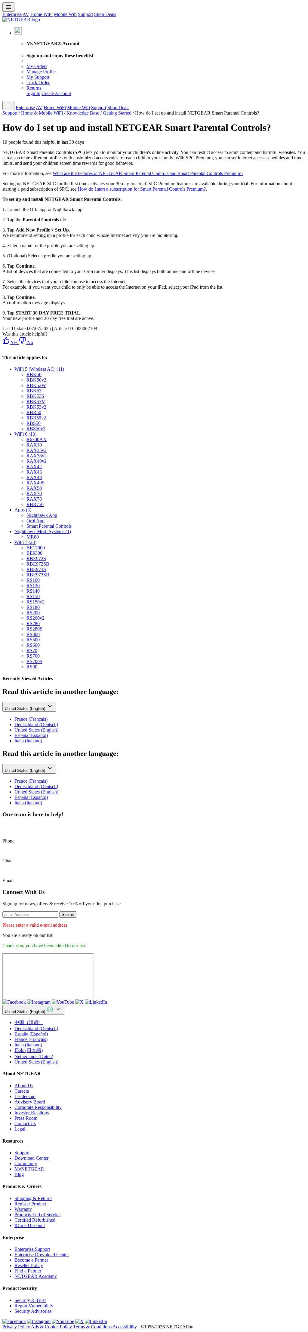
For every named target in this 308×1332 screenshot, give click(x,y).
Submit (68, 914)
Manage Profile (41, 71)
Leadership (24, 1096)
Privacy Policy (16, 1326)
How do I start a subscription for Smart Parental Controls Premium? (142, 189)
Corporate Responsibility (38, 1107)
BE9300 (34, 553)
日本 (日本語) (28, 1050)
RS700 (33, 655)
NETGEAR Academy (35, 1276)
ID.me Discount (29, 1225)
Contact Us (25, 1123)
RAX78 (34, 499)
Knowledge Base (82, 112)
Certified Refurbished (34, 1220)
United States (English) (25, 708)
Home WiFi (41, 14)
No (29, 342)
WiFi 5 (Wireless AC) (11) (39, 369)
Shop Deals (105, 14)
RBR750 (35, 504)
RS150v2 (35, 601)
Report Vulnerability (33, 1305)
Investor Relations (31, 1112)
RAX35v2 (36, 450)
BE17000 (35, 547)
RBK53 (34, 390)
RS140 (33, 591)
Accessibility (124, 1326)
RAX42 (34, 466)
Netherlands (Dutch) (33, 1056)
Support (85, 14)
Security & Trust (30, 1300)
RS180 (33, 607)
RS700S (34, 661)
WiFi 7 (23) (25, 542)
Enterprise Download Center (41, 1254)
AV (26, 14)
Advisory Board (29, 1101)
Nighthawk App (41, 515)
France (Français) (31, 719)
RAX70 (34, 493)
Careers (21, 1091)
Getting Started (117, 112)
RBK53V (35, 401)
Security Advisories (32, 1311)
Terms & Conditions (92, 1326)
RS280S (34, 628)
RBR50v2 (36, 417)
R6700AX (36, 439)
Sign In (33, 93)
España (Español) (31, 735)
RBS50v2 (35, 428)
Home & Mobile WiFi (42, 112)
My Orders (36, 66)
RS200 (33, 612)
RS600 (33, 645)
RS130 (33, 585)
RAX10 (34, 444)
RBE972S (36, 558)
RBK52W (36, 385)
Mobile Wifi (65, 14)
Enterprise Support (32, 1249)
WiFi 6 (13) (25, 434)
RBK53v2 (36, 407)
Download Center (31, 1158)
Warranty (23, 1209)
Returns (33, 88)
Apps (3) (22, 509)
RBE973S (36, 569)
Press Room (25, 1118)
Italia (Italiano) (28, 740)
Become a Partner (31, 1260)
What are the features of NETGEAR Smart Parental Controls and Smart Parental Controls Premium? (148, 173)
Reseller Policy (28, 1265)
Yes (13, 342)
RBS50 (33, 423)
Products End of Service (37, 1214)
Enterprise (12, 14)
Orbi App (35, 520)
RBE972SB (37, 563)
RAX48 (34, 477)
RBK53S (35, 396)
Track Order (38, 82)
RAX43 (34, 471)
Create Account (56, 93)
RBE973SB (37, 574)
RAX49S (35, 482)
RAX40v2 (36, 461)
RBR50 (33, 412)
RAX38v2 (36, 455)
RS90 (31, 666)
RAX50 (34, 488)
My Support (37, 77)
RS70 (31, 650)
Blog (19, 1174)
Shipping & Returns (33, 1198)
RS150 (33, 596)
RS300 (33, 634)
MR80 (32, 536)
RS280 (33, 623)
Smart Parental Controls (49, 526)
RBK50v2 (36, 379)
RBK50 (34, 374)
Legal (19, 1128)
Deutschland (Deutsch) (36, 724)
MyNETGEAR (29, 1168)
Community (25, 1163)
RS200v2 (35, 618)
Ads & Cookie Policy (51, 1326)
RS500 (33, 639)
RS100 (33, 580)
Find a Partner (27, 1270)
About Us (23, 1085)
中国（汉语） (28, 1022)
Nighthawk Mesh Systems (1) (42, 531)
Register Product (30, 1203)
